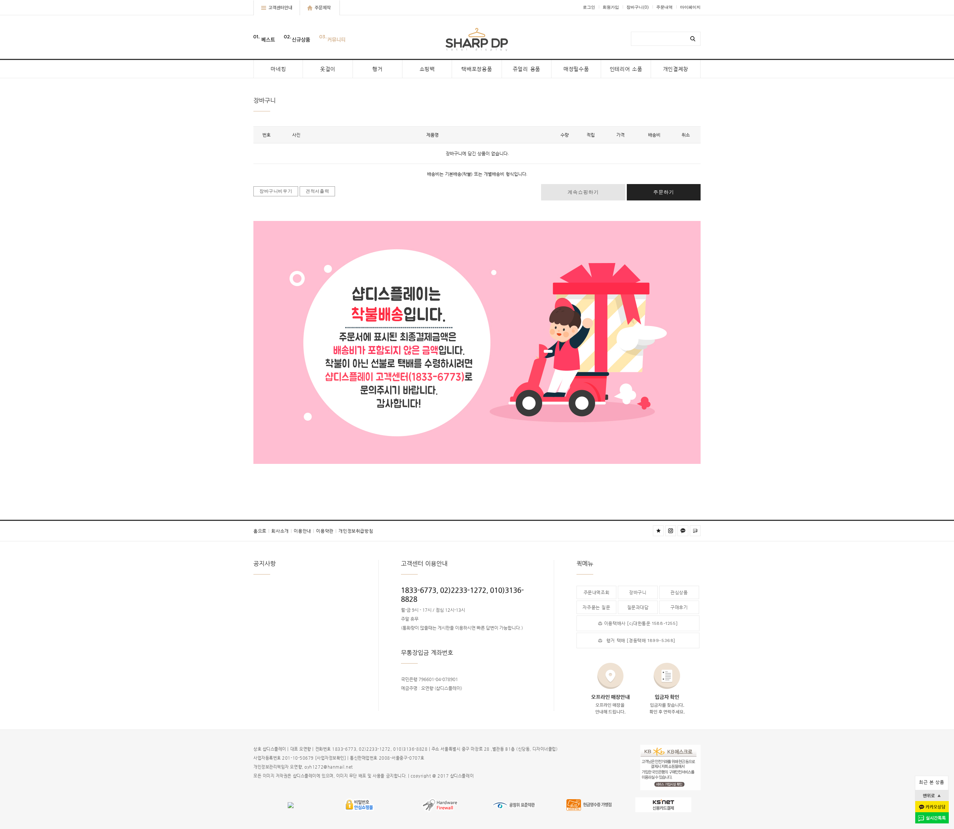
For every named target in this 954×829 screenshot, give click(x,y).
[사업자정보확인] (330, 758)
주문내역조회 (597, 592)
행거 (377, 69)
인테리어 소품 (626, 69)
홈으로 (261, 531)
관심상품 (679, 592)
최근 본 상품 (931, 782)
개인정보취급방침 (355, 531)
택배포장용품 (476, 69)
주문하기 (663, 192)
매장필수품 (576, 69)
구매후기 (679, 607)
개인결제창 (676, 69)
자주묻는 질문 (596, 607)
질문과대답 (638, 607)
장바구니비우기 (275, 191)
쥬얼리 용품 (526, 69)
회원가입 (611, 7)
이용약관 (326, 531)
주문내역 (664, 7)
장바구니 (637, 7)
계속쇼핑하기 (583, 192)
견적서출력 (317, 191)
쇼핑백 (427, 69)
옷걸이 (327, 69)
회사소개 (281, 531)
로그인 (589, 7)
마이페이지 (690, 7)
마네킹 (278, 69)
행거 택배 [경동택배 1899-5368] (640, 640)
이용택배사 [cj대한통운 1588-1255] (640, 623)
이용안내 (304, 531)
